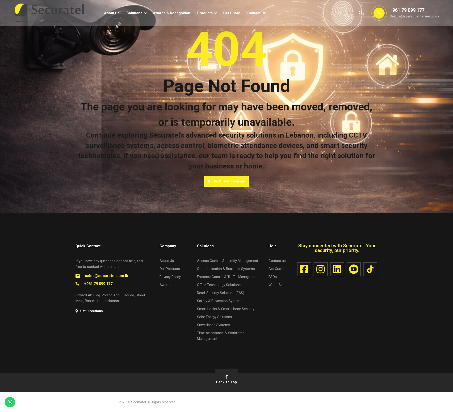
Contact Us (256, 13)
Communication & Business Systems (226, 269)
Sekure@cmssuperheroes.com (414, 16)
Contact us (277, 261)
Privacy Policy (170, 277)
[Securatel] (49, 13)
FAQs (272, 277)
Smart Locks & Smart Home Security (225, 309)
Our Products (169, 269)
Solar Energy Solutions (214, 317)
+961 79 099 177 (407, 10)
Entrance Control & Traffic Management (228, 277)
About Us (111, 13)
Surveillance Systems (213, 325)
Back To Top (226, 382)
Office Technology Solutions (219, 285)
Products (205, 13)
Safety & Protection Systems (219, 301)
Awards (165, 285)
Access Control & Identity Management (227, 261)
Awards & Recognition (171, 13)
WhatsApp (276, 285)
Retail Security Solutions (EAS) (220, 293)
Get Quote (231, 13)
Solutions (134, 13)
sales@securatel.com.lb (106, 275)
